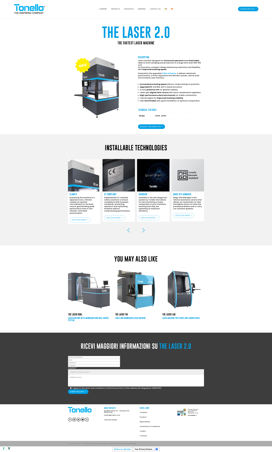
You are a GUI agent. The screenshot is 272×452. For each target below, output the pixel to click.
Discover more (79, 220)
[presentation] (128, 230)
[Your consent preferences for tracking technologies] (4, 448)
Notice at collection (122, 449)
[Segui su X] (86, 419)
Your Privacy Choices (143, 449)
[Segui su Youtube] (82, 419)
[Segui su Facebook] (69, 419)
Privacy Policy (117, 388)
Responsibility (145, 422)
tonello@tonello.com (112, 415)
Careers (143, 431)
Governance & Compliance (150, 426)
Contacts (143, 436)
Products (143, 417)
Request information (150, 126)
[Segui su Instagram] (74, 419)
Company (143, 412)
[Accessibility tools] (9, 448)
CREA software (169, 73)
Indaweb (133, 443)
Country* (72, 368)
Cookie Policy (113, 443)
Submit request (77, 391)
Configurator (247, 9)
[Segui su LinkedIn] (78, 419)
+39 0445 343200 (110, 420)
